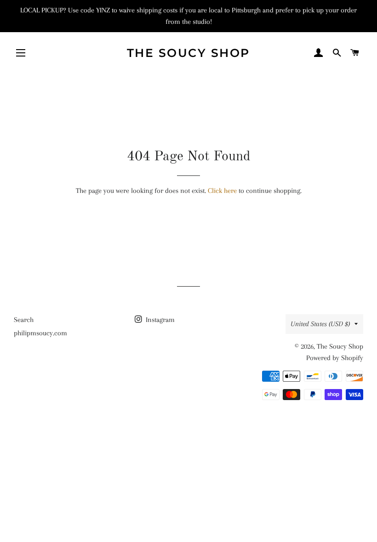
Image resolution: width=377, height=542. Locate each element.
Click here (222, 190)
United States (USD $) (320, 324)
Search (24, 320)
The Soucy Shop (188, 53)
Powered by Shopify (334, 358)
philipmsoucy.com (40, 333)
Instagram (159, 320)
